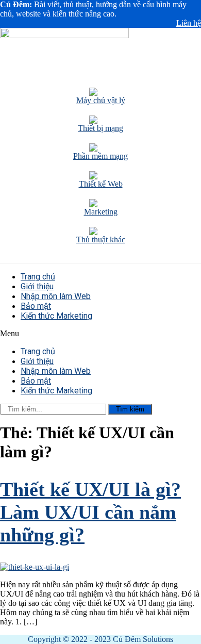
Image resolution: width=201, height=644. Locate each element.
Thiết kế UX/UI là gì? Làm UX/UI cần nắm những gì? (90, 512)
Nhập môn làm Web (56, 296)
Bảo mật (36, 306)
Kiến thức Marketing (56, 316)
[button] (100, 333)
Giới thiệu (37, 286)
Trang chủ (38, 277)
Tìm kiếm (130, 409)
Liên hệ (188, 23)
